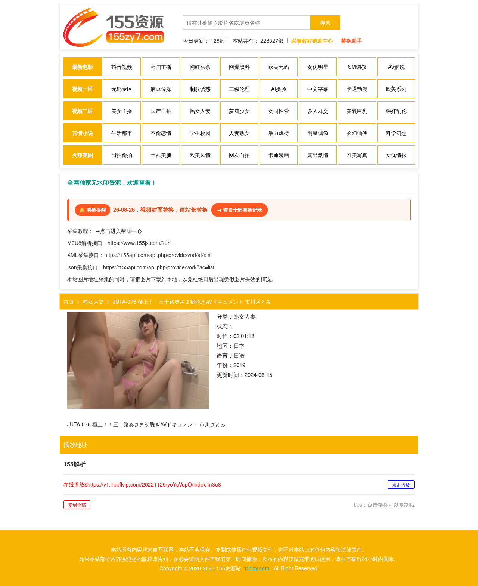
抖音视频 (121, 66)
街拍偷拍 (121, 155)
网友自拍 (239, 155)
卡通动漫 (357, 88)
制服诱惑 (200, 88)
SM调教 (357, 66)
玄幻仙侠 (357, 132)
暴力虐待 (278, 132)
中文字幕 (317, 88)
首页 (68, 301)
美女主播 (121, 110)
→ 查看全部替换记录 (239, 209)
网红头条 (200, 66)
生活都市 (121, 132)
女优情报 (396, 155)
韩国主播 (160, 66)
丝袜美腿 (160, 155)
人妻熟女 (239, 132)
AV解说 (396, 66)
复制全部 (77, 504)
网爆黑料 (239, 66)
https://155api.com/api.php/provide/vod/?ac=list (158, 267)
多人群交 (317, 110)
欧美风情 (200, 155)
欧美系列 (396, 88)
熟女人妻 (200, 110)
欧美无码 (278, 66)
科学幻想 (396, 132)
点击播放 (401, 484)
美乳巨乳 (357, 110)
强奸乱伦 (396, 110)
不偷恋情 (160, 132)
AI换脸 (278, 88)
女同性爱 (278, 110)
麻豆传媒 (160, 88)
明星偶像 (317, 132)
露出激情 (317, 155)
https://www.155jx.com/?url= (141, 242)
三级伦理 (239, 88)
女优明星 (317, 66)
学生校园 (200, 132)
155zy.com (256, 568)
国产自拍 (160, 110)
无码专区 (121, 88)
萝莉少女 (239, 110)
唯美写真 (357, 155)
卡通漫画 (278, 155)
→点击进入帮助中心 (118, 230)
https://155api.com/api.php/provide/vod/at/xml (158, 254)
